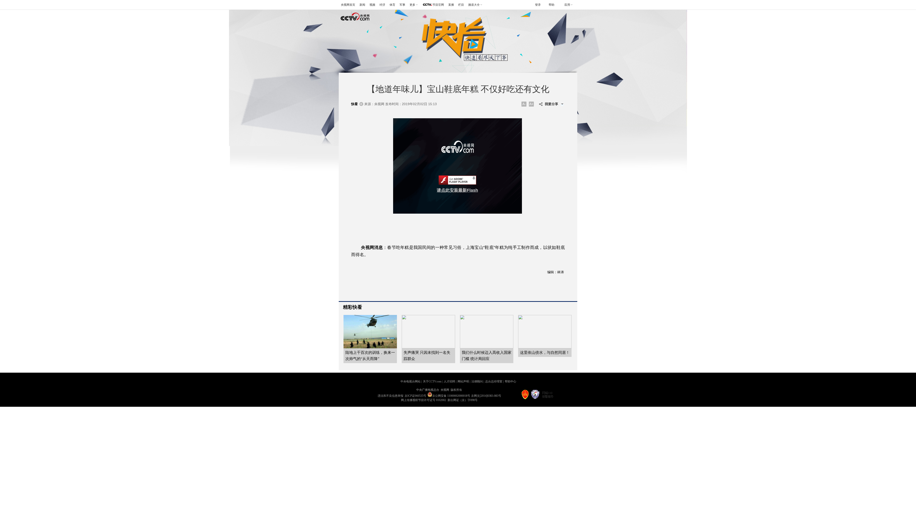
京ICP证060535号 (415, 395)
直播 (451, 4)
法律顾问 (477, 381)
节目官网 (438, 4)
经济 (382, 4)
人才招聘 (449, 381)
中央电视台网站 (411, 381)
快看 (354, 104)
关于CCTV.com (432, 381)
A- (524, 104)
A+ (531, 104)
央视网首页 (348, 4)
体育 (392, 4)
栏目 (461, 4)
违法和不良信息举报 (390, 395)
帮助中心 (510, 381)
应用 (567, 4)
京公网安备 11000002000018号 (451, 395)
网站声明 (463, 381)
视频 (372, 4)
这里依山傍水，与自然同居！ (545, 352)
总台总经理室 (493, 381)
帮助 (551, 4)
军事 (402, 4)
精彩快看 (352, 307)
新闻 (362, 4)
